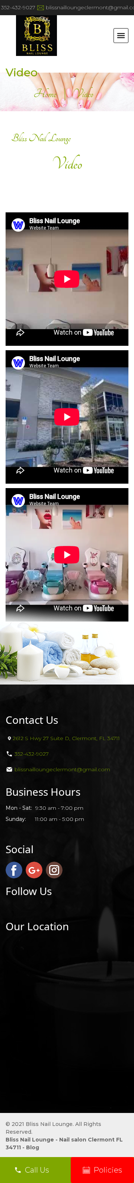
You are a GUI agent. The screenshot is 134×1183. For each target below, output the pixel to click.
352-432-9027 (18, 7)
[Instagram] (54, 870)
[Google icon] (34, 870)
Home (45, 93)
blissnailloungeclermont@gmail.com (62, 769)
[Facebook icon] (14, 870)
